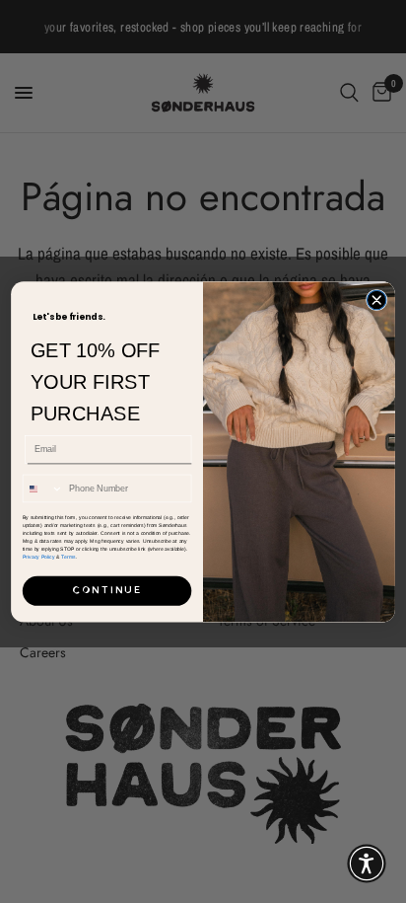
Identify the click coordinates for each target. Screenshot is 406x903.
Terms (68, 557)
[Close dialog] (376, 299)
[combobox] (43, 488)
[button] (366, 863)
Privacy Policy (39, 557)
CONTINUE (107, 590)
